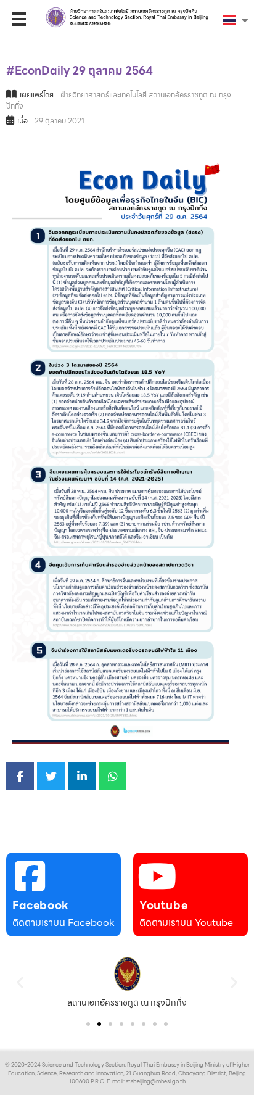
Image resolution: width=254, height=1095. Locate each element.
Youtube (163, 905)
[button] (20, 982)
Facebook (40, 905)
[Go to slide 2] (99, 1024)
